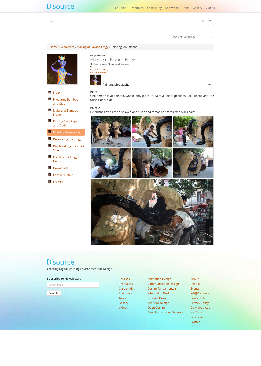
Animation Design (159, 279)
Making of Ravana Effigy (92, 47)
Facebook (197, 317)
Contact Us (198, 298)
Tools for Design (158, 303)
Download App (200, 308)
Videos (210, 8)
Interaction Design (160, 293)
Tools (185, 8)
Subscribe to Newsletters (64, 279)
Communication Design (163, 284)
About (195, 279)
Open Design (156, 308)
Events (195, 288)
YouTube (196, 312)
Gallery (197, 8)
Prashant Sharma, (99, 69)
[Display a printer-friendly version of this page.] (209, 84)
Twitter (195, 322)
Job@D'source (200, 293)
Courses (120, 8)
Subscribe (54, 293)
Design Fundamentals (162, 288)
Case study (154, 8)
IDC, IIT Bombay (98, 72)
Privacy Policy (200, 303)
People (195, 284)
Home (54, 47)
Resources (137, 8)
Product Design (158, 298)
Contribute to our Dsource (165, 312)
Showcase (172, 8)
